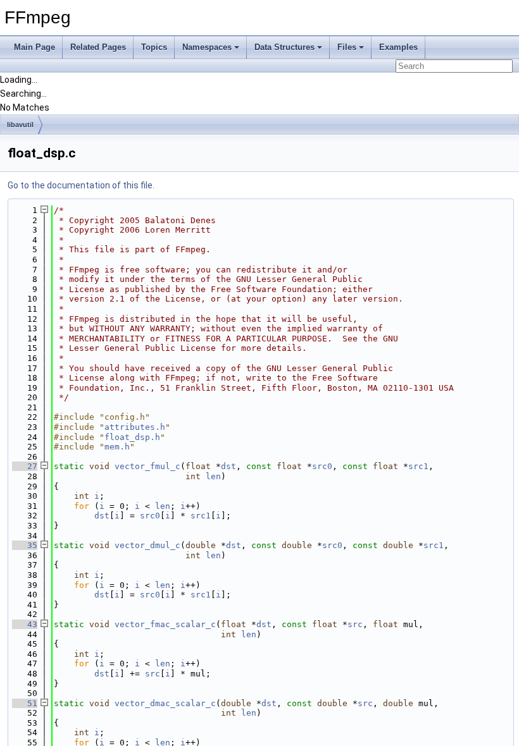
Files (346, 47)
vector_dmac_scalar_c (165, 703)
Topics (154, 47)
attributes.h (134, 427)
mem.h (117, 446)
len (213, 476)
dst (228, 466)
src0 (322, 466)
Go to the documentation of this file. (81, 185)
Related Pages (98, 47)
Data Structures (284, 47)
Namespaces (207, 47)
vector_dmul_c (147, 545)
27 (24, 466)
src (355, 624)
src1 (418, 466)
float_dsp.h (132, 437)
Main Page (34, 47)
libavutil (20, 124)
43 (24, 624)
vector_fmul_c (147, 466)
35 (24, 545)
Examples (398, 47)
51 (24, 703)
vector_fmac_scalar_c (165, 624)
